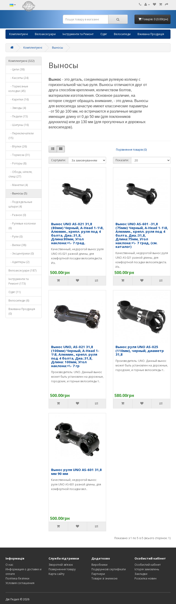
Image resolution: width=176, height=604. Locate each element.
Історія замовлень (147, 569)
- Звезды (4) (17, 108)
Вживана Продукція (151, 34)
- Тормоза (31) (19, 155)
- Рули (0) (15, 236)
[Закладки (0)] (154, 4)
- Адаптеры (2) (18, 262)
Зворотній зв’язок (61, 565)
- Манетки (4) (18, 185)
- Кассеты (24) (18, 78)
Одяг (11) (14, 292)
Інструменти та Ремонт (78, 34)
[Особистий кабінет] (147, 4)
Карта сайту (56, 574)
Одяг (103, 34)
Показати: (122, 160)
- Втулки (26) (17, 146)
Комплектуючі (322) (21, 61)
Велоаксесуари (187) (22, 270)
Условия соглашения (20, 583)
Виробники (99, 565)
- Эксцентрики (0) (21, 253)
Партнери (98, 574)
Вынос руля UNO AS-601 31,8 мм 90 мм (76, 471)
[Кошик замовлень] (160, 4)
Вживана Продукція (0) (21, 311)
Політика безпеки (17, 578)
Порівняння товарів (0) (131, 150)
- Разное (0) (17, 215)
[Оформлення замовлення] (166, 4)
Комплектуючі (18, 34)
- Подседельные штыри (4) (20, 204)
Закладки (141, 574)
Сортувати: (58, 160)
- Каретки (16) (18, 99)
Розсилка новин (146, 578)
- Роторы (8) (17, 163)
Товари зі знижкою (104, 578)
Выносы (57, 48)
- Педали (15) (18, 116)
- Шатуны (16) (18, 125)
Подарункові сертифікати (108, 569)
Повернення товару (62, 569)
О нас (9, 565)
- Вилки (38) (17, 245)
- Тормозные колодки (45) (18, 88)
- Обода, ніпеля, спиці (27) (20, 174)
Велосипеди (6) (18, 300)
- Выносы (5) (17, 193)
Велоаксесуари (45, 34)
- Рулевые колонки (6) (22, 226)
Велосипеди (122, 34)
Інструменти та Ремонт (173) (18, 281)
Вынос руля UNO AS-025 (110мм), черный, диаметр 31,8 (140, 350)
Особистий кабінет (148, 565)
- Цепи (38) (16, 69)
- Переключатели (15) (21, 135)
